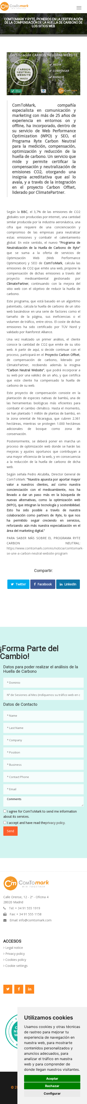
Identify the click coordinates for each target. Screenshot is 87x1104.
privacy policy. (55, 823)
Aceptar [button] (52, 1078)
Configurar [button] (52, 1093)
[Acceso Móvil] (79, 7)
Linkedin (29, 989)
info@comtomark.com (35, 920)
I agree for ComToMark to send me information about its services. (40, 814)
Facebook (44, 584)
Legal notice (13, 947)
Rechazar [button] (52, 1086)
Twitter (20, 584)
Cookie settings (16, 966)
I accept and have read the (35, 823)
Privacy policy (14, 953)
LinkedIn (69, 584)
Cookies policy (15, 959)
